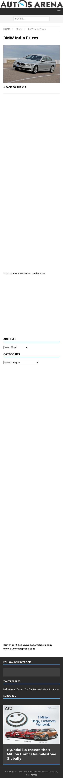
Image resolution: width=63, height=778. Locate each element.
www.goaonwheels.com (37, 644)
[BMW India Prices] (31, 80)
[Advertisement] (28, 308)
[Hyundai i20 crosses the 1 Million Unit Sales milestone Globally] (31, 724)
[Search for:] (31, 18)
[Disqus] (31, 139)
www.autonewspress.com (19, 648)
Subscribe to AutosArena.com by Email (24, 273)
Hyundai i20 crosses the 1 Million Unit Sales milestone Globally (31, 754)
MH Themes (31, 774)
